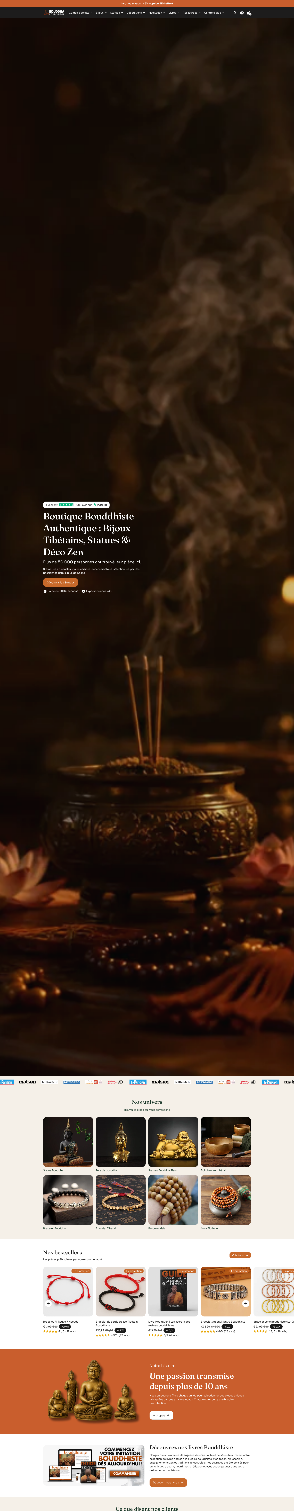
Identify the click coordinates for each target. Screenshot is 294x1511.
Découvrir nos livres (168, 1482)
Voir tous (240, 1255)
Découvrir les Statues (61, 582)
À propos (161, 1415)
